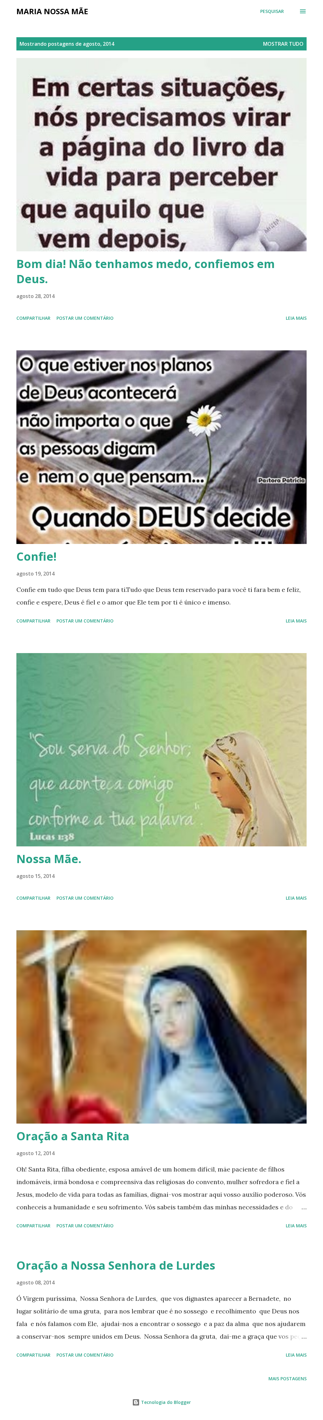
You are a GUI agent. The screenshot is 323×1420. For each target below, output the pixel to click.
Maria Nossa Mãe (52, 11)
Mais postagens (287, 1379)
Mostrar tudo (283, 43)
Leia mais (296, 318)
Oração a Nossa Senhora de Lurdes (115, 1265)
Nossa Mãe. (48, 859)
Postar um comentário (85, 318)
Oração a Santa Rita (72, 1136)
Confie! (36, 556)
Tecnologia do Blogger (165, 1402)
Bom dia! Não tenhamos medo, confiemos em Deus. (145, 271)
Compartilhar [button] (33, 318)
